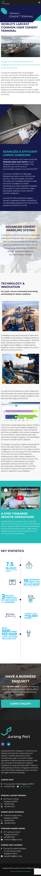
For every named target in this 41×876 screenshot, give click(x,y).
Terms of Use (14, 871)
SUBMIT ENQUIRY (20, 703)
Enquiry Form (25, 786)
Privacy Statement (25, 871)
